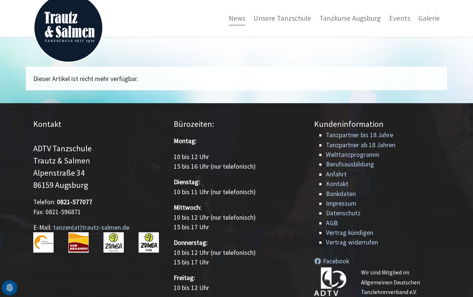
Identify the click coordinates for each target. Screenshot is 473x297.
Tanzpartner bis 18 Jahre (359, 135)
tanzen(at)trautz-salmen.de (91, 227)
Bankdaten (341, 194)
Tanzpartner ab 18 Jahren (360, 145)
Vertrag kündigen (349, 233)
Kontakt (337, 184)
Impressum (341, 203)
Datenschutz (343, 213)
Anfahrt (336, 174)
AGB (332, 223)
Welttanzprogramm (353, 155)
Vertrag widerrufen (352, 242)
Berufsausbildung (350, 164)
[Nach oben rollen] (456, 280)
